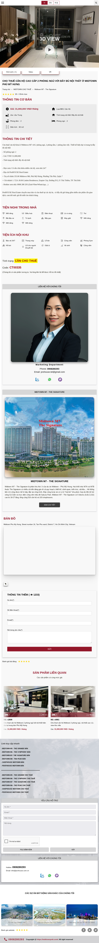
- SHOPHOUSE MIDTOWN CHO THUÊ (15, 789)
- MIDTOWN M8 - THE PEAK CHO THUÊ (15, 785)
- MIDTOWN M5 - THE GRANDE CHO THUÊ (17, 775)
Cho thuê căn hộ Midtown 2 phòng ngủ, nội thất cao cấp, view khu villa (72, 724)
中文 (56, 3)
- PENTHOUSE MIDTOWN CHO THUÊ (15, 792)
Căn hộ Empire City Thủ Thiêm (19, 922)
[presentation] (7, 709)
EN (50, 3)
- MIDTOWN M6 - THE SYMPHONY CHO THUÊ (18, 778)
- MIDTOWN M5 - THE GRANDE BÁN (14, 748)
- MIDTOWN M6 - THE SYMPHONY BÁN (15, 752)
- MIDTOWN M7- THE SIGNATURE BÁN (15, 755)
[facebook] (42, 875)
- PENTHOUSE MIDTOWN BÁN (12, 766)
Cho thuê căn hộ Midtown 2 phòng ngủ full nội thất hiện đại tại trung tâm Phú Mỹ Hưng (25, 724)
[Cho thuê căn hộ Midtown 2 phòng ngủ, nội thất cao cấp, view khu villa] (73, 701)
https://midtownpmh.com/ (47, 939)
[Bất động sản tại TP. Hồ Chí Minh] (52, 915)
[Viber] (57, 875)
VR (50, 72)
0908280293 (19, 867)
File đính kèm (26, 850)
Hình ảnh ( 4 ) (11, 72)
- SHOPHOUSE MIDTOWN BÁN (12, 762)
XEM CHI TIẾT (49, 505)
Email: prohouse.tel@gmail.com (49, 372)
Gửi (49, 649)
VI (44, 3)
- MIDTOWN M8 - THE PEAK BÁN (13, 759)
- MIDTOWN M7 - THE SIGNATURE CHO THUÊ (18, 782)
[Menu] (2, 3)
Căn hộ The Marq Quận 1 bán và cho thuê (84, 921)
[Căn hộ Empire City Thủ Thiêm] (19, 915)
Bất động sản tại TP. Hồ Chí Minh (52, 922)
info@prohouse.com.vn (20, 871)
